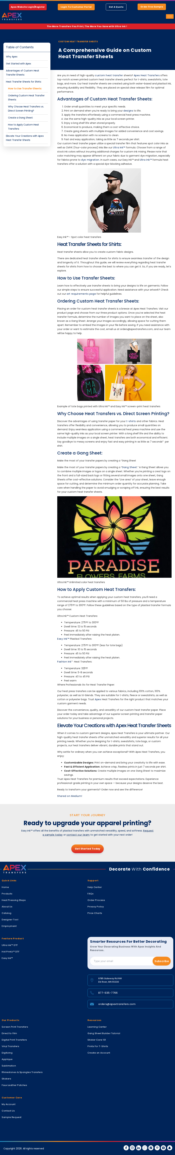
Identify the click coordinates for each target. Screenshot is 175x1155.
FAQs (90, 893)
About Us (7, 906)
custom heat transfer (109, 75)
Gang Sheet (129, 467)
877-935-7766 (108, 993)
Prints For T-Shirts (98, 1046)
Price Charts (95, 913)
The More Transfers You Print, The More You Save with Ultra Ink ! (87, 26)
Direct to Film (9, 1033)
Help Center (95, 887)
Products (7, 893)
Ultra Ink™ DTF (10, 945)
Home (5, 887)
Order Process (96, 900)
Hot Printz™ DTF (10, 951)
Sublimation (9, 1065)
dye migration (90, 159)
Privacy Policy (96, 906)
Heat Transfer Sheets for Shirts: (24, 81)
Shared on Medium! (69, 796)
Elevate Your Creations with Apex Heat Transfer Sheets (25, 138)
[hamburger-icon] (170, 16)
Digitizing (7, 1052)
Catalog (6, 913)
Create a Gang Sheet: (20, 117)
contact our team (78, 834)
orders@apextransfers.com (117, 1004)
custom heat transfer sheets (78, 41)
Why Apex (11, 56)
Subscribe (161, 961)
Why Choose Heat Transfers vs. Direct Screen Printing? (26, 108)
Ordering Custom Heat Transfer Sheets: (26, 97)
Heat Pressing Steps (14, 900)
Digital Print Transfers (14, 1039)
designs (128, 110)
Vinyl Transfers (10, 1046)
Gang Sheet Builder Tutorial (104, 1033)
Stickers (6, 1078)
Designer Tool (10, 919)
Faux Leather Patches (14, 1085)
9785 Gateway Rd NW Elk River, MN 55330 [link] (110, 980)
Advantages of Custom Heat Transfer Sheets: (22, 72)
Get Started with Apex (18, 63)
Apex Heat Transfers (147, 75)
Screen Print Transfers (15, 1026)
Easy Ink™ (63, 639)
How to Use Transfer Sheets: (25, 88)
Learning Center (97, 1026)
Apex (98, 699)
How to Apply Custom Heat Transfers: (23, 126)
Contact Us (8, 1110)
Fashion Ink (64, 661)
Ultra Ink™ (119, 147)
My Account (9, 1104)
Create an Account (99, 1052)
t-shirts (131, 421)
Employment (9, 926)
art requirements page (81, 294)
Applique (7, 1059)
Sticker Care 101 (97, 1039)
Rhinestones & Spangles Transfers (22, 1072)
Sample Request (12, 1117)
